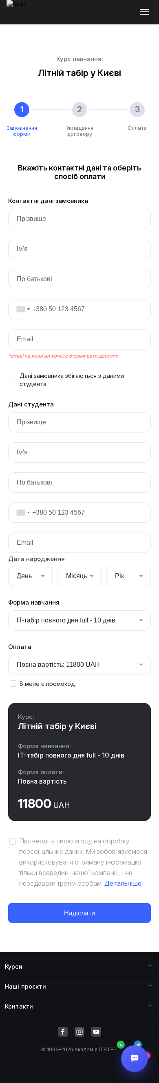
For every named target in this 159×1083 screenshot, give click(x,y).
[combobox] (20, 309)
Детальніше (122, 883)
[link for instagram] (79, 1032)
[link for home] (21, 16)
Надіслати (79, 913)
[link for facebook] (63, 1032)
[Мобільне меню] (146, 12)
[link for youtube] (96, 1032)
